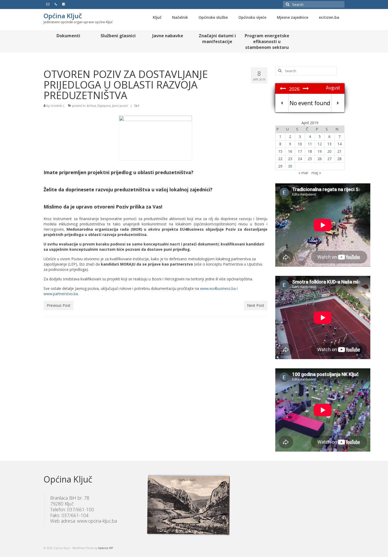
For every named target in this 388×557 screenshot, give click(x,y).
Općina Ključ (63, 15)
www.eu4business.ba (218, 288)
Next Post (255, 305)
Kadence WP (105, 548)
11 (310, 143)
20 (329, 151)
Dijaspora (104, 106)
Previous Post (58, 305)
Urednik (56, 106)
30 (290, 166)
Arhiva (91, 106)
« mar (303, 172)
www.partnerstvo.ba (61, 293)
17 (300, 151)
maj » (316, 172)
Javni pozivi (120, 106)
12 (320, 143)
